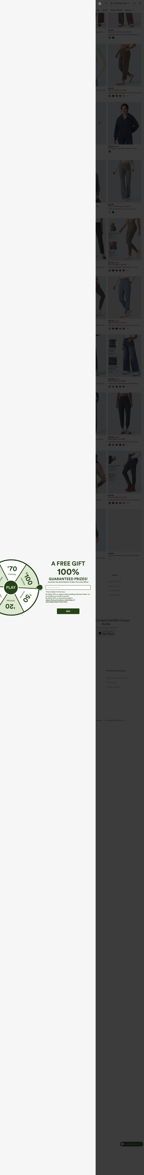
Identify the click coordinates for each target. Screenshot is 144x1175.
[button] (10, 587)
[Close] (99, 3)
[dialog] (72, 587)
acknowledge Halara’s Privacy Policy (56, 602)
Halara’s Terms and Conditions (55, 600)
